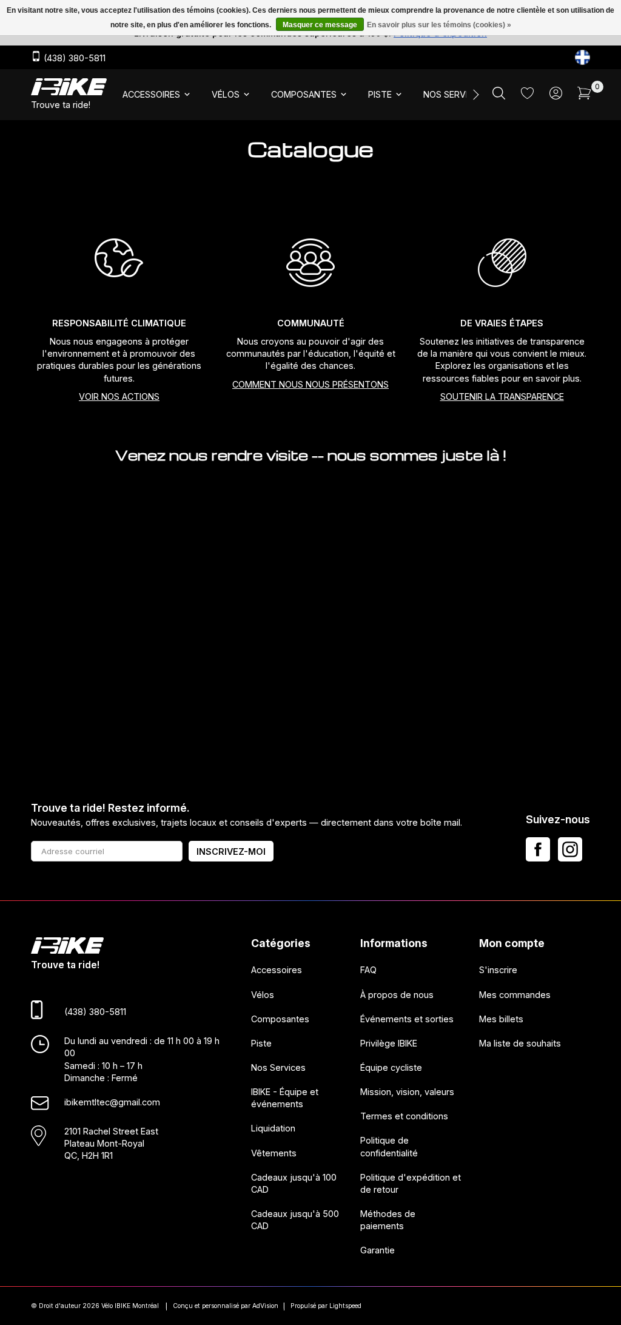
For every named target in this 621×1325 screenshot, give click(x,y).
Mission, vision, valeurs (407, 1092)
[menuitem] (157, 95)
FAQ (368, 970)
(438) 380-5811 (73, 58)
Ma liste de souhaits (520, 1043)
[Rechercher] (498, 96)
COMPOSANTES (304, 94)
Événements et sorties (407, 1019)
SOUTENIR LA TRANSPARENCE (502, 396)
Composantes (280, 1019)
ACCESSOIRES (151, 94)
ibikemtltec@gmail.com (112, 1102)
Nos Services (278, 1067)
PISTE (380, 94)
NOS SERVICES (453, 94)
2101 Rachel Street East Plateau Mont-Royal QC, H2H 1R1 (111, 1143)
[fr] (582, 57)
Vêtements (274, 1153)
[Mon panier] (584, 96)
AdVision (265, 1306)
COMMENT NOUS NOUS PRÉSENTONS (310, 384)
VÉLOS (226, 94)
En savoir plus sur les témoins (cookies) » (439, 25)
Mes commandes (515, 995)
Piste (261, 1043)
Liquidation (273, 1129)
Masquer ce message (320, 25)
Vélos (262, 995)
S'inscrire (498, 970)
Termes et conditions (404, 1116)
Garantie (377, 1251)
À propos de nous (397, 995)
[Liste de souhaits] (527, 95)
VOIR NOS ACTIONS (119, 396)
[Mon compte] (555, 96)
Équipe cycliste (391, 1067)
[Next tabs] (474, 95)
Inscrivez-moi (231, 851)
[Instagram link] (570, 849)
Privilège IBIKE (388, 1043)
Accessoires (276, 970)
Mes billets (501, 1019)
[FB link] (538, 849)
